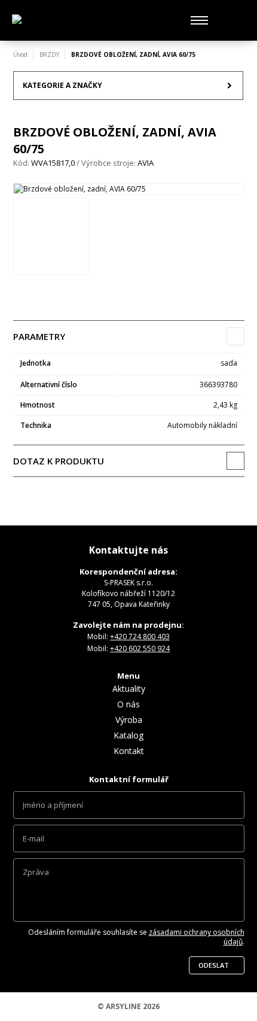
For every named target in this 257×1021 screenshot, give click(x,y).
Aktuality (128, 688)
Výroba (128, 719)
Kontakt (129, 750)
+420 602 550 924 (140, 648)
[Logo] (66, 20)
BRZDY (49, 54)
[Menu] (199, 20)
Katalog (128, 735)
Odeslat (213, 965)
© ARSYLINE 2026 (128, 1006)
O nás (128, 704)
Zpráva (128, 893)
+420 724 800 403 (140, 636)
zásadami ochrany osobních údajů (196, 937)
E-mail (128, 841)
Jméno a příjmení (128, 808)
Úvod (20, 54)
